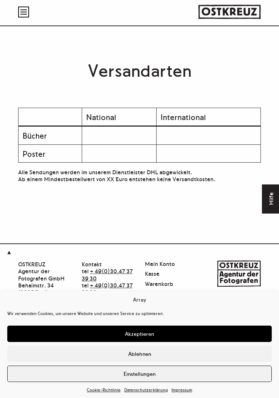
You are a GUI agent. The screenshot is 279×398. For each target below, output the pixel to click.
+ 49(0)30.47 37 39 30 (107, 274)
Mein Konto (160, 263)
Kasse (152, 273)
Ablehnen (139, 353)
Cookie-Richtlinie (104, 390)
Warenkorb (159, 283)
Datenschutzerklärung (146, 390)
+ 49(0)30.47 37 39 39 (107, 288)
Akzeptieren (139, 333)
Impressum (181, 390)
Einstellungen (139, 373)
